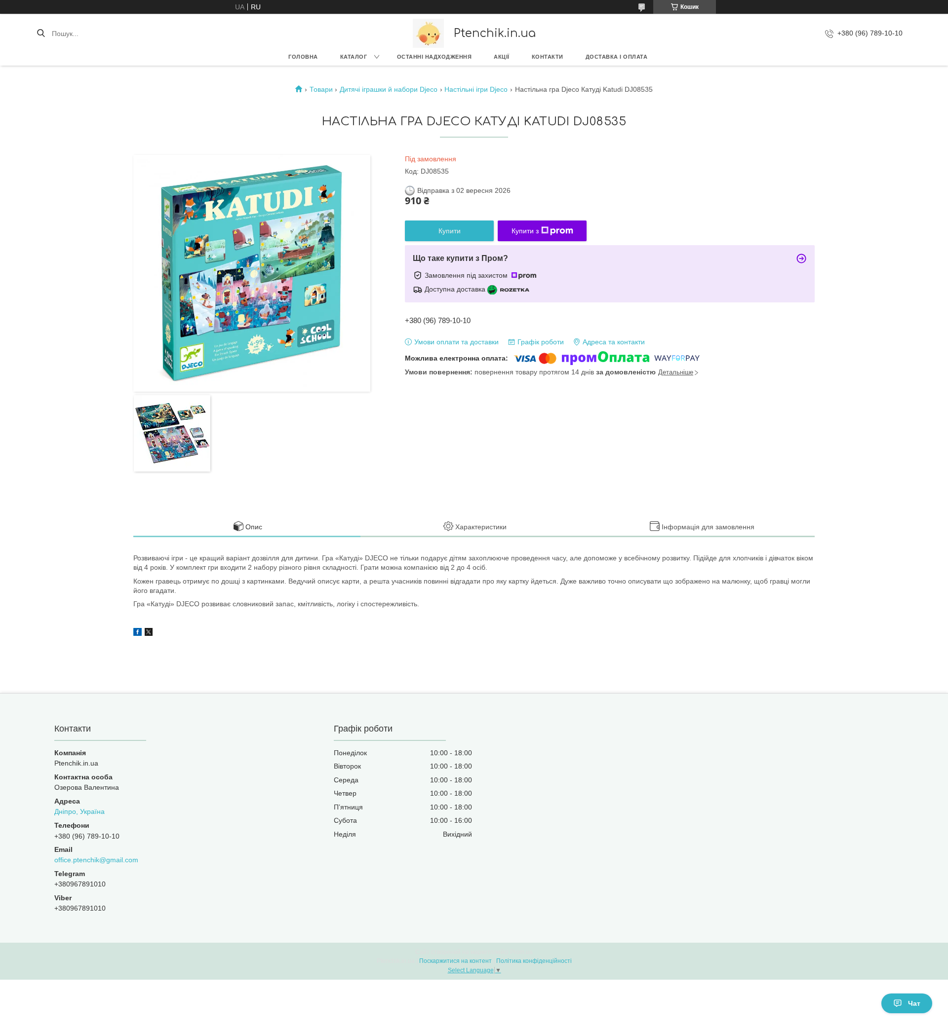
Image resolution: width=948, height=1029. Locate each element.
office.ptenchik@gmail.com (96, 860)
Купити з (525, 231)
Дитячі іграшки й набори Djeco (388, 89)
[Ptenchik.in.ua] (428, 33)
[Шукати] (41, 33)
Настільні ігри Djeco (476, 89)
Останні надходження (434, 57)
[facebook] (137, 633)
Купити (449, 231)
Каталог (353, 57)
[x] (149, 633)
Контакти (547, 57)
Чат (914, 1003)
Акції (502, 57)
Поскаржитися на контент (455, 960)
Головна (303, 57)
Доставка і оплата (617, 57)
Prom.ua (521, 952)
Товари (321, 89)
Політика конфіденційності (534, 960)
